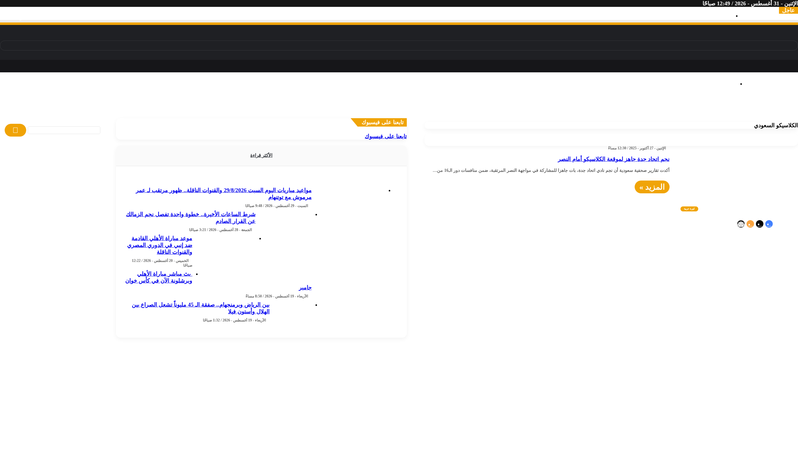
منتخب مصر (661, 108)
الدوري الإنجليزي (209, 108)
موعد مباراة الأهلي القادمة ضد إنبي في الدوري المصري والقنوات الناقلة (159, 245)
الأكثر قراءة (261, 155)
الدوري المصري (718, 108)
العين (549, 108)
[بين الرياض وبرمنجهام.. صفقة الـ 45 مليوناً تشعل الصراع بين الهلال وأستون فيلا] (293, 324)
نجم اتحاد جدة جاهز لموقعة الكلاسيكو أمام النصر (614, 159)
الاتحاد (562, 108)
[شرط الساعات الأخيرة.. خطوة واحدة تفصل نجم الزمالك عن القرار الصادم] (286, 234)
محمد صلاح (634, 108)
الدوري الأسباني (246, 108)
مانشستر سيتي (359, 108)
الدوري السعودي (135, 108)
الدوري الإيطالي (172, 108)
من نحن (625, 290)
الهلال (602, 108)
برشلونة (481, 108)
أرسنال (385, 108)
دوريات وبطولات (255, 101)
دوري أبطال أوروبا (95, 108)
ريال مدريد (460, 108)
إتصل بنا (649, 290)
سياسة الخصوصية (683, 290)
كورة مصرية (762, 101)
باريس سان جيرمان (319, 108)
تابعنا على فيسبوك (386, 136)
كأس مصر (688, 108)
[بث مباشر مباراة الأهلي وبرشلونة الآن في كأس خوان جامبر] (350, 301)
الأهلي (760, 108)
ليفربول (401, 108)
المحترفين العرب (523, 108)
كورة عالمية (486, 101)
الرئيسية (718, 290)
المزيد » (652, 187)
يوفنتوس (287, 108)
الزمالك (744, 108)
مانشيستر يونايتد (429, 108)
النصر (589, 108)
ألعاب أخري (740, 115)
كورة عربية (605, 101)
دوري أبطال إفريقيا (52, 108)
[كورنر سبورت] (755, 72)
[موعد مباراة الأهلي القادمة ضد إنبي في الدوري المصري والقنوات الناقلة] (226, 258)
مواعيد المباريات (769, 115)
